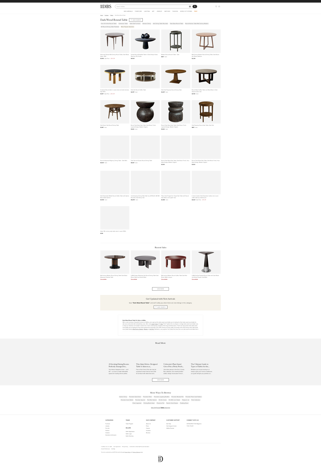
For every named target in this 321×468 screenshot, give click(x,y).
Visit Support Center (171, 426)
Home (101, 15)
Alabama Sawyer (142, 331)
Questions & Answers (110, 435)
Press (147, 426)
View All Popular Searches (160, 408)
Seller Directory (129, 436)
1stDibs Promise (170, 428)
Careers (148, 428)
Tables (111, 15)
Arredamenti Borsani (152, 331)
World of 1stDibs (186, 11)
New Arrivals (128, 11)
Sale (195, 11)
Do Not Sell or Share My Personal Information (139, 446)
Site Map (113, 449)
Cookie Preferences (105, 449)
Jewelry (159, 11)
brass (156, 324)
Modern (146, 329)
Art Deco (152, 329)
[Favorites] (216, 6)
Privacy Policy (125, 446)
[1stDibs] (105, 6)
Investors (148, 430)
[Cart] (219, 6)
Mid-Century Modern (138, 329)
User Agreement (117, 446)
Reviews (148, 433)
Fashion (175, 11)
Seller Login (129, 434)
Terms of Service (136, 452)
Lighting (147, 11)
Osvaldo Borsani (163, 331)
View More (160, 289)
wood (153, 324)
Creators (107, 433)
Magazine (194, 423)
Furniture (138, 11)
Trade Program (129, 423)
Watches (167, 11)
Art (153, 11)
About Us (148, 423)
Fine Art (107, 428)
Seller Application (130, 431)
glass (161, 324)
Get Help (168, 423)
